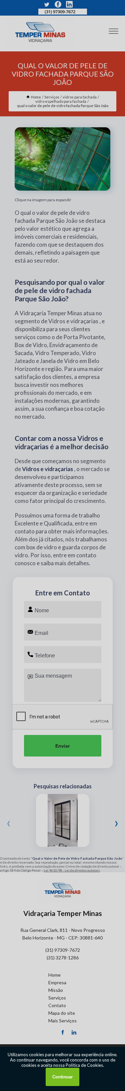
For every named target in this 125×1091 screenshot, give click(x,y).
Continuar (62, 1076)
